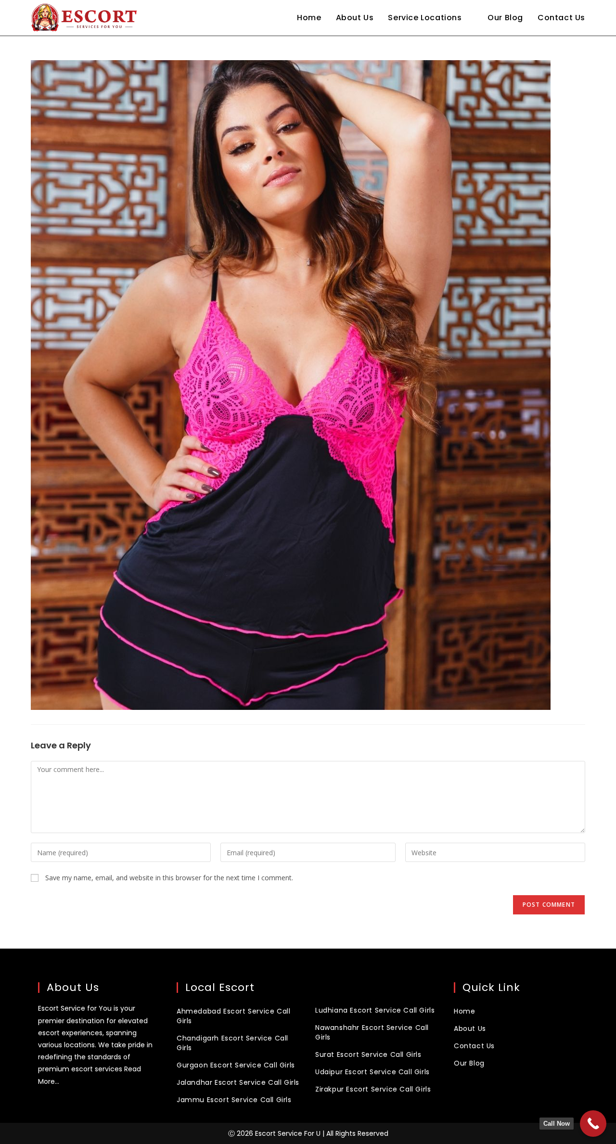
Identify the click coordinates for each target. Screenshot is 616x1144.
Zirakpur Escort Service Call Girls (373, 1089)
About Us (470, 1028)
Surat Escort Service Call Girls (368, 1054)
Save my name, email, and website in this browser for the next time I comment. (169, 877)
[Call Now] (593, 1123)
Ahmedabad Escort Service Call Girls (233, 1016)
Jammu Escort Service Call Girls (234, 1100)
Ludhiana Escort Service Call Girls (375, 1010)
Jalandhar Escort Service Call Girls (238, 1082)
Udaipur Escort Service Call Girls (372, 1072)
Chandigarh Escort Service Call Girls (232, 1043)
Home (464, 1011)
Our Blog (469, 1063)
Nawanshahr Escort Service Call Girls (372, 1032)
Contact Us (474, 1046)
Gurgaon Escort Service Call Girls (236, 1065)
